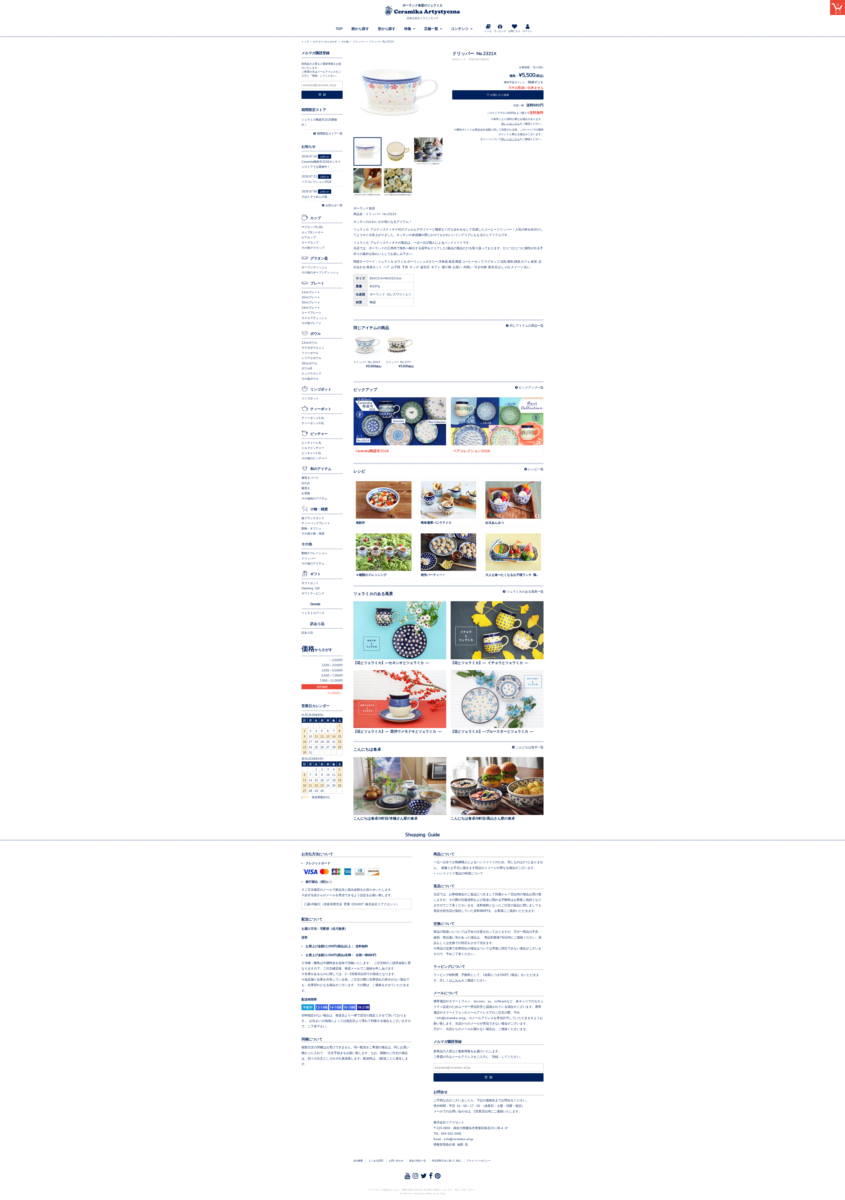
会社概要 (358, 1160)
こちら (456, 980)
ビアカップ (308, 237)
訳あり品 (317, 623)
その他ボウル (310, 378)
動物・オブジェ (311, 528)
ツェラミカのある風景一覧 (525, 591)
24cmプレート (310, 307)
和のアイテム (320, 468)
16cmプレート (310, 297)
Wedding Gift (310, 588)
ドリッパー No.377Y (400, 364)
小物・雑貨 (319, 509)
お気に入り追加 (499, 94)
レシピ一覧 (536, 468)
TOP (339, 28)
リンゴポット (320, 389)
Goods (315, 603)
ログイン (527, 31)
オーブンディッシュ (314, 267)
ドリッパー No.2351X (367, 364)
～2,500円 (336, 659)
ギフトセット (310, 582)
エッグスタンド (311, 373)
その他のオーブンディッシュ (320, 272)
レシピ (488, 31)
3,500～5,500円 (332, 670)
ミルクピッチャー (312, 447)
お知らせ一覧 (334, 205)
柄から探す (360, 28)
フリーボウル (310, 352)
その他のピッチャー (314, 458)
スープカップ (310, 242)
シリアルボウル (311, 357)
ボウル (315, 333)
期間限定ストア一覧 (330, 133)
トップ (305, 41)
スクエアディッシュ (314, 317)
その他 (306, 544)
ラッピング (500, 31)
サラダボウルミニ (312, 347)
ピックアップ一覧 (531, 387)
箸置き (305, 488)
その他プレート (311, 322)
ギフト (315, 573)
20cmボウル (309, 363)
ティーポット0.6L (312, 423)
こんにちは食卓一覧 (530, 746)
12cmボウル (309, 342)
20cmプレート (310, 302)
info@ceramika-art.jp (458, 1138)
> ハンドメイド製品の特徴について (458, 873)
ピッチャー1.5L (311, 453)
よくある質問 (376, 1160)
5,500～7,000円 (332, 675)
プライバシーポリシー (479, 1160)
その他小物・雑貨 (312, 533)
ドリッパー (308, 558)
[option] (399, 93)
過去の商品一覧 (417, 1160)
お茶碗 (305, 493)
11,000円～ (335, 692)
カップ (315, 217)
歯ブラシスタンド (312, 517)
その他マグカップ (312, 247)
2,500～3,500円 (332, 665)
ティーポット (320, 408)
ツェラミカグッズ (312, 612)
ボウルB (306, 368)
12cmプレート (310, 292)
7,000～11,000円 (331, 680)
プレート (317, 283)
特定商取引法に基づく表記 (446, 1160)
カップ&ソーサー (312, 232)
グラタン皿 (319, 258)
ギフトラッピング (312, 593)
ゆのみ (305, 482)
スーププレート (311, 312)
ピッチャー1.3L (311, 442)
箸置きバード (310, 477)
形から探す (386, 28)
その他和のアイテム (314, 498)
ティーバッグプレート (315, 523)
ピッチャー (319, 433)
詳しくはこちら (510, 123)
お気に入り (514, 31)
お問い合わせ (396, 1160)
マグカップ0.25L (312, 226)
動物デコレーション (314, 552)
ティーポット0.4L (312, 417)
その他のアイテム (312, 563)
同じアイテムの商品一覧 (527, 325)
